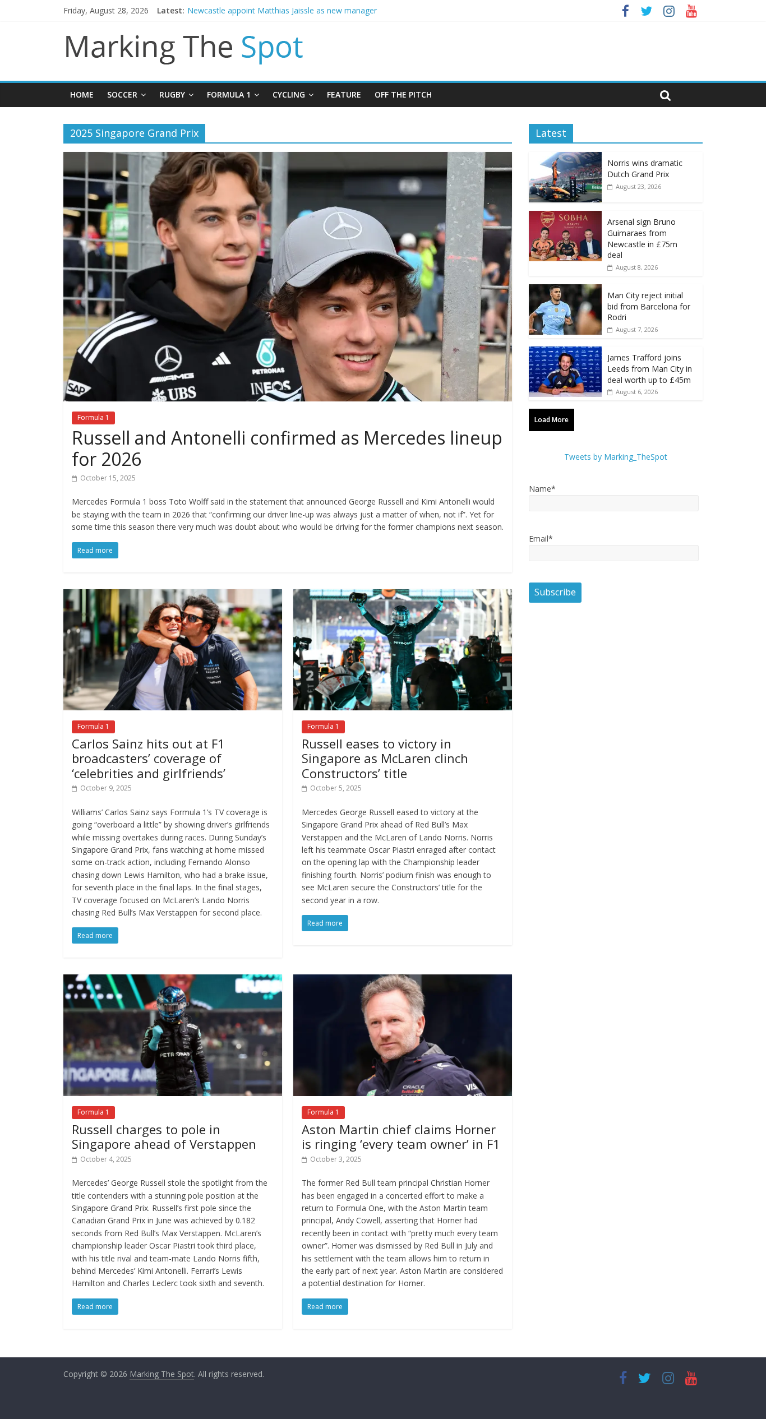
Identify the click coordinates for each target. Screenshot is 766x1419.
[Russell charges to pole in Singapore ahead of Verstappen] (172, 981)
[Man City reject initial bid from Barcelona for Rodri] (565, 290)
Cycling (289, 94)
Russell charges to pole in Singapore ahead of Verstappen (164, 1136)
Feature (344, 94)
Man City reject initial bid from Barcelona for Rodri (648, 306)
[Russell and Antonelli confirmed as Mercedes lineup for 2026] (287, 158)
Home (82, 94)
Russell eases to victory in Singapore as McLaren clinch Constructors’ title (385, 758)
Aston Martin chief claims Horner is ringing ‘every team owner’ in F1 (401, 1136)
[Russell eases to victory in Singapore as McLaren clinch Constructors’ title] (402, 596)
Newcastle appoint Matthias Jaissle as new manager (282, 10)
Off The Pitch (403, 94)
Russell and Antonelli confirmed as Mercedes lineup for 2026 (287, 448)
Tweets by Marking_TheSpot (615, 456)
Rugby (172, 94)
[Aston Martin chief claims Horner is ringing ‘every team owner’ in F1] (402, 981)
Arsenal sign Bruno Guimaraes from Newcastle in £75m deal (642, 238)
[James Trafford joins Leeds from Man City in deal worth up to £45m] (565, 352)
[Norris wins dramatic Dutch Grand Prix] (565, 157)
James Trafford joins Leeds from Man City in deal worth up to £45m (649, 368)
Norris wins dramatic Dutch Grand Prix (644, 168)
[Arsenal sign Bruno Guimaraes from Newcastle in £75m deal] (565, 216)
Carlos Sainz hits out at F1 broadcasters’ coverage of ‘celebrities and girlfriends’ (148, 758)
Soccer (122, 94)
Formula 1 (229, 94)
